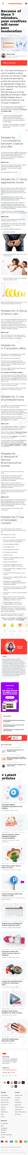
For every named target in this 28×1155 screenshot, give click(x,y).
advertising (4, 840)
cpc (13, 1043)
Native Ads (18, 1104)
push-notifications (12, 35)
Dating (2, 1116)
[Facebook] (3, 1076)
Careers (3, 1137)
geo (16, 869)
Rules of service (14, 1150)
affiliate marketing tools (7, 1015)
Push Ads (17, 1097)
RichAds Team (3, 762)
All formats (18, 1114)
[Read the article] (14, 792)
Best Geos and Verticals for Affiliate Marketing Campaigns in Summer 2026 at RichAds (16, 758)
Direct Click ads (19, 1107)
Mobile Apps (4, 1112)
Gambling (18, 840)
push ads (6, 35)
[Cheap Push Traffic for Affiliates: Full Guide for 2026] (3, 766)
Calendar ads (18, 1109)
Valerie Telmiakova (4, 747)
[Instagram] (7, 1076)
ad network (4, 927)
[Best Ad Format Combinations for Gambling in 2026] (3, 751)
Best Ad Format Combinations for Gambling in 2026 (15, 750)
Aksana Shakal (9, 35)
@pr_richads (11, 1072)
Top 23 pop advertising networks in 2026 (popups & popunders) (13, 725)
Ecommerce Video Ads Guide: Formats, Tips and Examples (11, 953)
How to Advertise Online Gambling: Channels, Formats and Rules (10, 836)
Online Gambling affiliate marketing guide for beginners (14, 721)
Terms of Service (5, 1152)
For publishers (4, 1123)
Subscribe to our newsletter (16, 737)
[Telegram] (13, 1075)
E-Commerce (4, 1104)
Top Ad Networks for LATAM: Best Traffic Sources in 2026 (13, 730)
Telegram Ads (18, 1095)
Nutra (2, 1114)
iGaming (18, 869)
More (2, 780)
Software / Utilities (5, 1097)
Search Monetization (20, 1112)
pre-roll (12, 810)
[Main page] (15, 3)
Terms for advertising (6, 1134)
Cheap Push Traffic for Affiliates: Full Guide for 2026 (16, 765)
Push (2, 35)
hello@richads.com (11, 1070)
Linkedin (4, 656)
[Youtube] (16, 1075)
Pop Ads (17, 1100)
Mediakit (3, 1132)
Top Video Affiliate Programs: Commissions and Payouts (12, 806)
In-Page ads (18, 1102)
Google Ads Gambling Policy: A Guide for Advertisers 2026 (12, 983)
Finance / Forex (5, 1102)
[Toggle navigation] (3, 3)
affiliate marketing (6, 810)
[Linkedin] (10, 1075)
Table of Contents (9, 63)
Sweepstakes (4, 1095)
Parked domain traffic (6, 899)
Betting (3, 1109)
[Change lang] (26, 3)
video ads (16, 810)
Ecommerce (9, 957)
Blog (2, 1126)
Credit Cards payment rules (18, 1152)
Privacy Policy (4, 1150)
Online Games (4, 1100)
